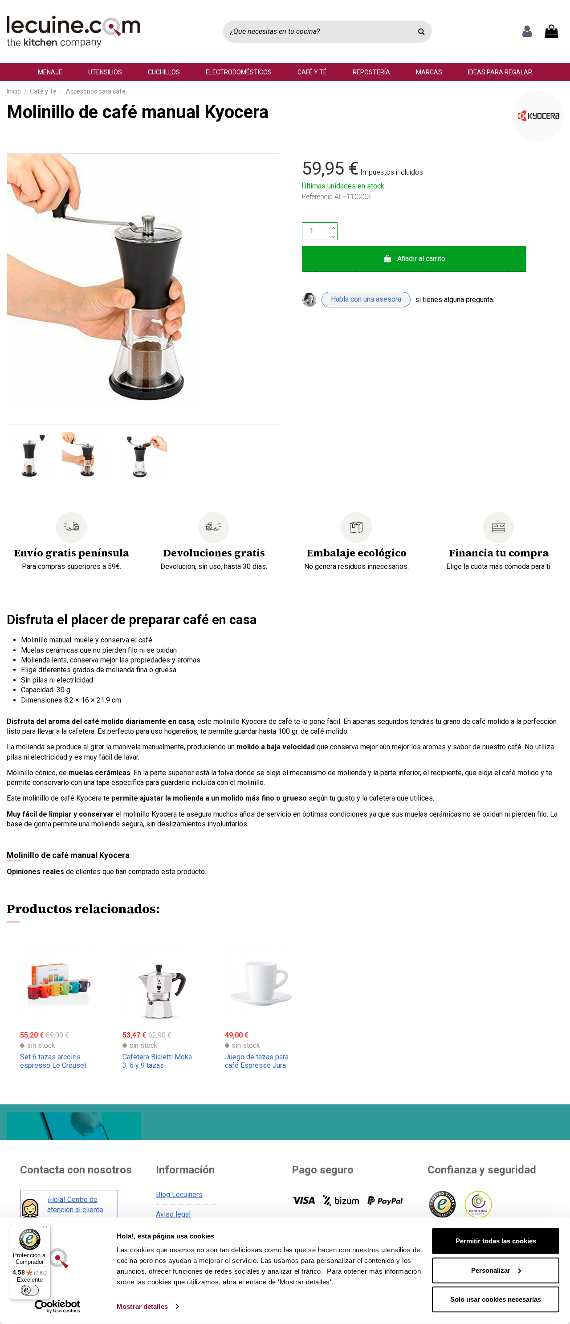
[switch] (30, 1290)
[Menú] (45, 1229)
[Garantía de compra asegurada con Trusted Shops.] (442, 1205)
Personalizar (490, 1270)
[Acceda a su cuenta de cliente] (527, 32)
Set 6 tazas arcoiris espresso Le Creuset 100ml (53, 1065)
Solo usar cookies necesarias (495, 1299)
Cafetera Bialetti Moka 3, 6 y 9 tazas (157, 1061)
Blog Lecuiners (179, 1194)
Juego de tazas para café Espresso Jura (257, 1061)
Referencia (317, 196)
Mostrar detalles (142, 1306)
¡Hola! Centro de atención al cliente (75, 1204)
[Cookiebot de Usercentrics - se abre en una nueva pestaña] (58, 1306)
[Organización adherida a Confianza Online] (477, 1205)
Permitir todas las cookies (496, 1241)
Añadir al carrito (421, 258)
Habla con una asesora (366, 299)
